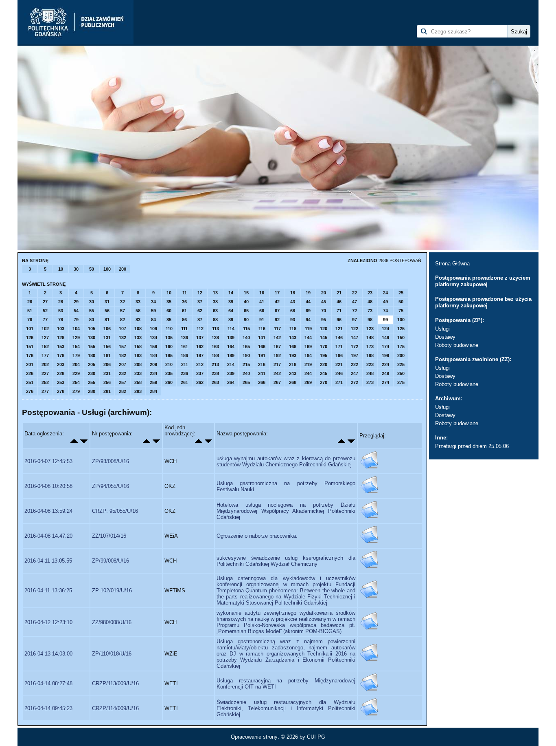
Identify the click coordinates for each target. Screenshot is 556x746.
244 (308, 373)
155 (91, 346)
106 (107, 328)
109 (153, 328)
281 (107, 391)
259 (153, 382)
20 (323, 292)
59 (153, 310)
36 (184, 301)
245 (323, 373)
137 (200, 337)
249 (385, 373)
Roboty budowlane (456, 345)
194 (308, 355)
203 (60, 364)
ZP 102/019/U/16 (112, 590)
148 (370, 337)
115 (246, 328)
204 (76, 364)
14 (230, 292)
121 (339, 328)
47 (354, 301)
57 (122, 310)
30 (76, 269)
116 (261, 328)
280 (91, 391)
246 (339, 373)
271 (339, 382)
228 (60, 373)
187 (200, 355)
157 (122, 346)
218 (292, 364)
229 (76, 373)
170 (323, 346)
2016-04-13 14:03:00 (48, 654)
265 (246, 382)
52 (45, 310)
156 (107, 346)
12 (199, 292)
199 (385, 355)
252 (45, 382)
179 (76, 355)
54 (76, 310)
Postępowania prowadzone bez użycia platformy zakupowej (483, 302)
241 (261, 373)
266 (261, 382)
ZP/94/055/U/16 (110, 486)
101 (29, 328)
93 (292, 319)
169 (308, 346)
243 (292, 373)
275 (401, 382)
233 (138, 373)
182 (122, 355)
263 (215, 382)
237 (200, 373)
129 (76, 337)
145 (323, 337)
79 (76, 319)
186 (184, 355)
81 (107, 319)
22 (354, 292)
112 (200, 328)
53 (60, 310)
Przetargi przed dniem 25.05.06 (472, 446)
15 (246, 292)
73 (370, 310)
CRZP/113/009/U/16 (115, 683)
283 (138, 391)
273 (370, 382)
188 (215, 355)
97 (354, 319)
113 (215, 328)
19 (308, 292)
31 (107, 301)
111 (184, 328)
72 (354, 310)
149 (385, 337)
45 (323, 301)
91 (261, 319)
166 (261, 346)
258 (138, 382)
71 (339, 310)
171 (339, 346)
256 (107, 382)
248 (370, 373)
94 (308, 319)
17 (277, 292)
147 (354, 337)
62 (199, 310)
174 (385, 346)
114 (231, 328)
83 (138, 319)
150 (401, 337)
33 (138, 301)
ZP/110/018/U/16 (111, 654)
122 (354, 328)
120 (323, 328)
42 (277, 301)
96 (339, 319)
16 (261, 292)
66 (261, 310)
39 (230, 301)
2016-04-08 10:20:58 (48, 486)
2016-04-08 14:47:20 (48, 536)
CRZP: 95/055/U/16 (115, 511)
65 (246, 310)
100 (107, 269)
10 (60, 269)
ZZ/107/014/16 (109, 536)
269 (308, 382)
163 (215, 346)
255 (91, 382)
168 (292, 346)
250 (401, 373)
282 (122, 391)
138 (215, 337)
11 (184, 292)
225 (401, 364)
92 (277, 319)
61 (184, 310)
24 (385, 292)
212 (200, 364)
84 (153, 319)
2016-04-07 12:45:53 (48, 461)
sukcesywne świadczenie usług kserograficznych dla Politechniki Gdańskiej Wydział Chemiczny (286, 561)
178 (60, 355)
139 (230, 337)
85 (168, 319)
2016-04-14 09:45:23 (48, 708)
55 (91, 310)
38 (215, 301)
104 (76, 328)
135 (169, 337)
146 (339, 337)
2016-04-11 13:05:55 (48, 561)
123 (370, 328)
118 (292, 328)
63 (215, 310)
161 (184, 346)
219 (308, 364)
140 (246, 337)
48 (370, 301)
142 (277, 337)
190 (246, 355)
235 (169, 373)
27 (45, 301)
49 (385, 301)
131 (107, 337)
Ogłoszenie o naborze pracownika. (257, 536)
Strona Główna (452, 263)
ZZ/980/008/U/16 (111, 622)
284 (153, 391)
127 (45, 337)
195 (323, 355)
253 (60, 382)
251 (29, 382)
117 (277, 328)
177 (45, 355)
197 (354, 355)
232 (122, 373)
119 (308, 328)
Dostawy (445, 337)
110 (169, 328)
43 (292, 301)
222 (354, 364)
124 (385, 328)
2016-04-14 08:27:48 (48, 683)
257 (122, 382)
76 (29, 319)
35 (168, 301)
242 (277, 373)
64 (230, 310)
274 (385, 382)
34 (153, 301)
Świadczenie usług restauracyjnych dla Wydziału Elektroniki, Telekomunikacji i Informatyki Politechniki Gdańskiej (286, 708)
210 (169, 364)
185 (169, 355)
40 (246, 301)
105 (91, 328)
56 (107, 310)
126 (29, 337)
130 (91, 337)
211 (184, 364)
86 (184, 319)
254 (76, 382)
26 (29, 301)
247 (354, 373)
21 (339, 292)
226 (29, 373)
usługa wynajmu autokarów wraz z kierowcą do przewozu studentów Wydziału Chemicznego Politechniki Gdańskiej (286, 461)
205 (91, 364)
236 (184, 373)
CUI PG (316, 737)
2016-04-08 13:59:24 (48, 511)
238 (215, 373)
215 (246, 364)
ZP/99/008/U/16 (110, 561)
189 (230, 355)
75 (400, 310)
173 (370, 346)
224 (385, 364)
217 (277, 364)
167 (277, 346)
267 (277, 382)
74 (385, 310)
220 (323, 364)
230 (91, 373)
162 (200, 346)
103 (60, 328)
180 (91, 355)
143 (292, 337)
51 (29, 310)
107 (122, 328)
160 (169, 346)
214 (230, 364)
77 (45, 319)
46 (339, 301)
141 (261, 337)
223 (370, 364)
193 (292, 355)
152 (45, 346)
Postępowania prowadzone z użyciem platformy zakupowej (482, 281)
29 (76, 301)
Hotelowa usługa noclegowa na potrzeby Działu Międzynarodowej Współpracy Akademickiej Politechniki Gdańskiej (286, 511)
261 (184, 382)
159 (153, 346)
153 (60, 346)
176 (29, 355)
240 (246, 373)
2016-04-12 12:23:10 (48, 622)
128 (60, 337)
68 (292, 310)
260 (169, 382)
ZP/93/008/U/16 (110, 461)
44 (308, 301)
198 (370, 355)
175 (401, 346)
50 (91, 269)
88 (215, 319)
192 (277, 355)
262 (200, 382)
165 (246, 346)
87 (199, 319)
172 (354, 346)
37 (199, 301)
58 (138, 310)
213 (215, 364)
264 (230, 382)
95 (323, 319)
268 (292, 382)
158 (138, 346)
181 (107, 355)
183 (138, 355)
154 (76, 346)
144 (308, 337)
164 (230, 346)
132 (122, 337)
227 (45, 373)
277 (45, 391)
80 (91, 319)
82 (122, 319)
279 (76, 391)
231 (107, 373)
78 (60, 319)
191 (261, 355)
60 (168, 310)
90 (246, 319)
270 (323, 382)
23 (370, 292)
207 (122, 364)
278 (60, 391)
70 (323, 310)
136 (184, 337)
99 (385, 319)
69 (308, 310)
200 (122, 269)
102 (45, 328)
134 (153, 337)
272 (354, 382)
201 (29, 364)
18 (292, 292)
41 (261, 301)
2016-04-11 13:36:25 (48, 590)
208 (138, 364)
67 (277, 310)
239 (230, 373)
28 (60, 301)
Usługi (442, 329)
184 (153, 355)
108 (138, 328)
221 (339, 364)
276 (29, 391)
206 (107, 364)
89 (230, 319)
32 (122, 301)
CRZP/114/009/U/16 (115, 708)
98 (370, 319)
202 (45, 364)
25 (400, 292)
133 (138, 337)
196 (339, 355)
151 (29, 346)
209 (153, 364)
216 (261, 364)
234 (153, 373)
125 (401, 328)
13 (215, 292)
